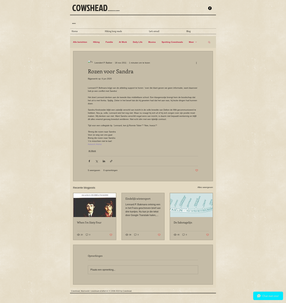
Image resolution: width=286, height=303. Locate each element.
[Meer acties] (196, 63)
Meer (191, 42)
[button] (209, 42)
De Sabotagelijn (183, 222)
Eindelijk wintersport (137, 198)
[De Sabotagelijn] (191, 205)
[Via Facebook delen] (89, 161)
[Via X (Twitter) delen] (96, 161)
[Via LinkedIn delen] (103, 161)
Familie (109, 42)
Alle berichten (80, 42)
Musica (152, 42)
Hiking (96, 42)
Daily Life (137, 42)
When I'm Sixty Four (89, 222)
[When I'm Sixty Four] (94, 205)
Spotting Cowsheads (172, 42)
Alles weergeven (205, 187)
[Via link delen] (111, 161)
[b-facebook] (210, 8)
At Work (123, 42)
